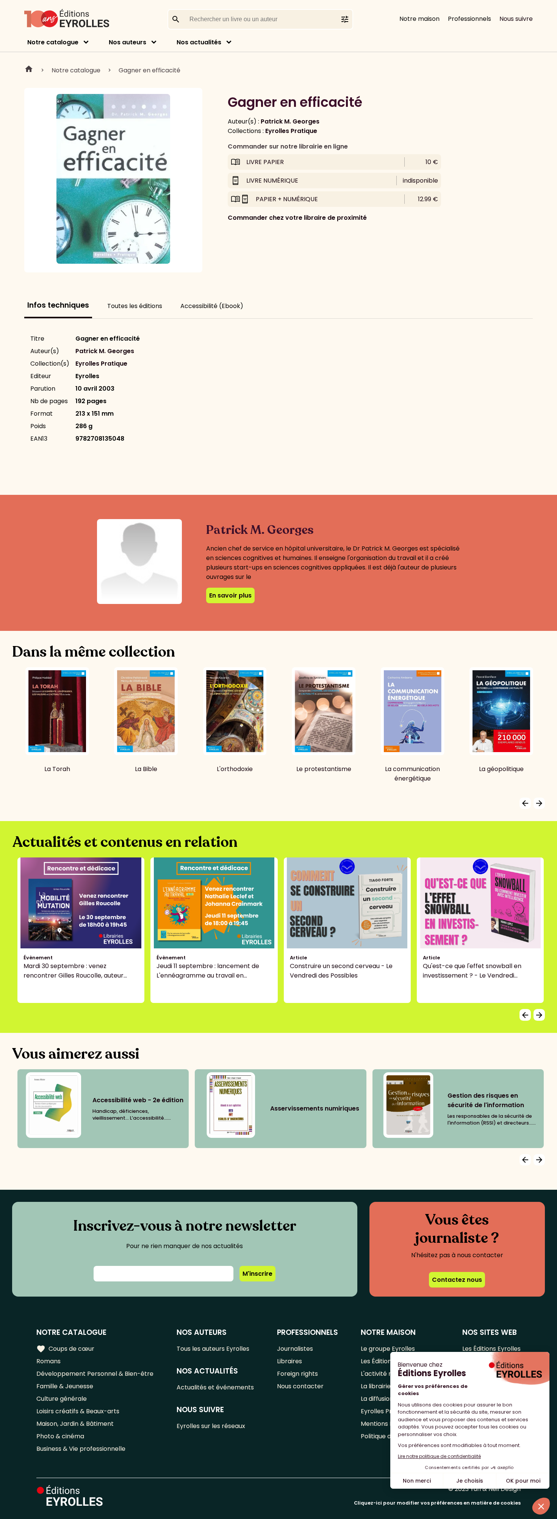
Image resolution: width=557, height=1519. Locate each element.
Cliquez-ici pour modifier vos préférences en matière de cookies (437, 1503)
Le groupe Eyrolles (388, 1348)
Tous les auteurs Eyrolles (213, 1348)
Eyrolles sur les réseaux (211, 1426)
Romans (48, 1361)
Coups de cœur (65, 1348)
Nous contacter (300, 1386)
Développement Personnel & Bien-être (94, 1373)
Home (28, 70)
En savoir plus (230, 595)
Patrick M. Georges (290, 121)
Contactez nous (457, 1279)
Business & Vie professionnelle (80, 1448)
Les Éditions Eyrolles (491, 1348)
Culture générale (61, 1398)
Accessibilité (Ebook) (211, 306)
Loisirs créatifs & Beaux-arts (77, 1411)
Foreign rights (297, 1373)
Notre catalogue (52, 42)
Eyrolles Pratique (291, 131)
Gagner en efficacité (149, 70)
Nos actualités (199, 42)
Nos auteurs (127, 42)
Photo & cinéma (60, 1436)
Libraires (289, 1361)
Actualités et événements (215, 1387)
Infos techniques (58, 305)
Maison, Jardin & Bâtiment (75, 1423)
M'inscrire (257, 1273)
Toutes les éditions (134, 306)
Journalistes (295, 1348)
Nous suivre (516, 18)
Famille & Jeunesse (64, 1386)
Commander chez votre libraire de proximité (297, 217)
